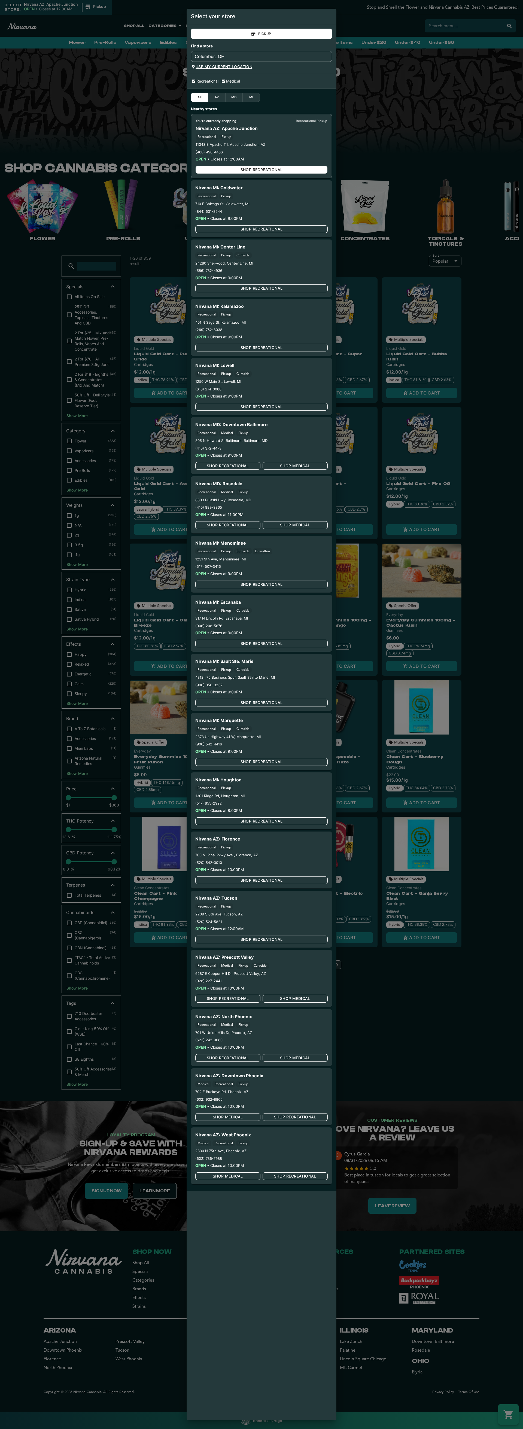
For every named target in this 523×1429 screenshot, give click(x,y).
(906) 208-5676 (208, 626)
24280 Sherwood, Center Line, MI (224, 263)
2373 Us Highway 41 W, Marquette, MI (228, 737)
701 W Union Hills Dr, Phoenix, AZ (223, 1032)
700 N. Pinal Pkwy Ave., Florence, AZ (226, 855)
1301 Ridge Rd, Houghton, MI (220, 796)
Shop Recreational (262, 169)
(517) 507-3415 (208, 566)
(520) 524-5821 (208, 922)
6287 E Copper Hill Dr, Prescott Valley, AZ (230, 973)
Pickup (264, 34)
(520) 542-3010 (208, 862)
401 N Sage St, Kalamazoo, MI (220, 322)
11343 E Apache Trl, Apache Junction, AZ (230, 144)
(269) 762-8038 (208, 329)
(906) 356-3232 (209, 685)
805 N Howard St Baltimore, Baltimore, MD (231, 440)
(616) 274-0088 (208, 389)
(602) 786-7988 (208, 1158)
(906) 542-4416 (208, 744)
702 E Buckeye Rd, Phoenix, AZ (221, 1092)
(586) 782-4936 (208, 270)
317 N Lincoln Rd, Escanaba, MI (221, 618)
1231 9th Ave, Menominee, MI (220, 559)
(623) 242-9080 (209, 1040)
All (199, 97)
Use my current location (224, 66)
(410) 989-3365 (208, 507)
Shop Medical (295, 465)
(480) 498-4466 (209, 152)
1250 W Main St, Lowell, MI (218, 381)
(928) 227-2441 (208, 981)
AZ (217, 97)
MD (234, 97)
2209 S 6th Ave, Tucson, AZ (219, 914)
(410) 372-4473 (208, 448)
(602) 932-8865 (209, 1099)
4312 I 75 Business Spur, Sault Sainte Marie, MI (235, 677)
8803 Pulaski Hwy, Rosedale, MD (223, 500)
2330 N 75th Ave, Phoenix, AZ (221, 1151)
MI (251, 97)
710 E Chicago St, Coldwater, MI (222, 204)
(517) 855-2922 (208, 803)
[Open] (328, 56)
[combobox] (257, 56)
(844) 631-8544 (208, 211)
